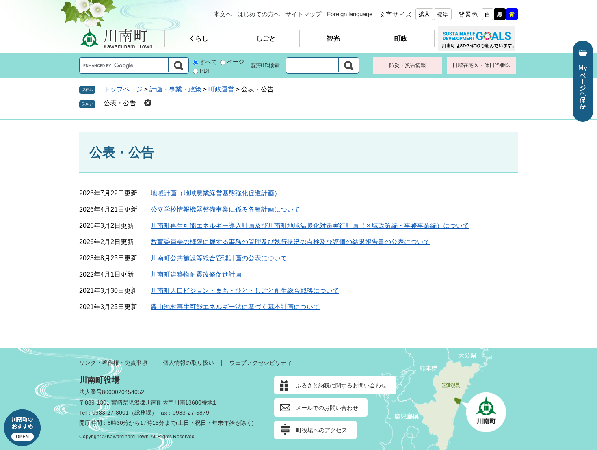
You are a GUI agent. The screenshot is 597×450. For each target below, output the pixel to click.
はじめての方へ (258, 14)
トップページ (123, 89)
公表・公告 (120, 103)
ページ (235, 61)
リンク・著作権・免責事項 (113, 362)
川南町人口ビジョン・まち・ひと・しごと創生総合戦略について (245, 290)
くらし (198, 38)
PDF (205, 70)
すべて (208, 61)
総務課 (142, 412)
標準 (442, 14)
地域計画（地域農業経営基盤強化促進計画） (216, 193)
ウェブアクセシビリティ (260, 362)
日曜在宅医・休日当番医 (481, 65)
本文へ (223, 14)
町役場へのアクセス (321, 430)
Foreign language (349, 14)
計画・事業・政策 (175, 89)
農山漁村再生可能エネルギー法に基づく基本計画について (235, 306)
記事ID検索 (265, 65)
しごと (266, 38)
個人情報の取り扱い (188, 362)
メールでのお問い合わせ (327, 408)
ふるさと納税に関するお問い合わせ (341, 385)
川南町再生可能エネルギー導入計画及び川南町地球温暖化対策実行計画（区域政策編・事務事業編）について (310, 225)
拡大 (424, 14)
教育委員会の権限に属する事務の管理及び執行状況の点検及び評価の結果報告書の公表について (290, 241)
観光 (333, 38)
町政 (400, 38)
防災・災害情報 (407, 65)
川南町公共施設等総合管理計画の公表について (219, 258)
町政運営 (221, 89)
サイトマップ (303, 14)
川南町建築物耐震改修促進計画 (196, 274)
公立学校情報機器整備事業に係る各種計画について (225, 209)
